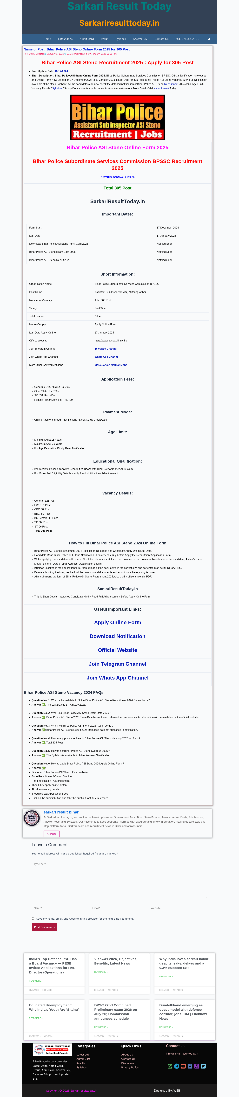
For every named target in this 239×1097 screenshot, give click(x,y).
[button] (209, 39)
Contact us (175, 1046)
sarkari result (161, 88)
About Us (127, 1054)
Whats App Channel (107, 356)
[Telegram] (176, 1066)
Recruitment (171, 84)
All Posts (51, 833)
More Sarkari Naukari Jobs (111, 365)
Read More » (36, 981)
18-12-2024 (61, 71)
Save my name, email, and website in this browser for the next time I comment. (85, 918)
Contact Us (128, 1058)
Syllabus (57, 88)
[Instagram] (196, 1066)
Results (80, 1063)
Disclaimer (127, 1063)
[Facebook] (190, 1066)
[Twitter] (203, 1066)
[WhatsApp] (170, 1066)
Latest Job (83, 1054)
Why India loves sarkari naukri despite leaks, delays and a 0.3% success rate (184, 963)
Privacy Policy (130, 1067)
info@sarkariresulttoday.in (182, 1053)
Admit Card (83, 1058)
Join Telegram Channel (117, 664)
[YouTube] (183, 1066)
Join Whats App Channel (118, 678)
